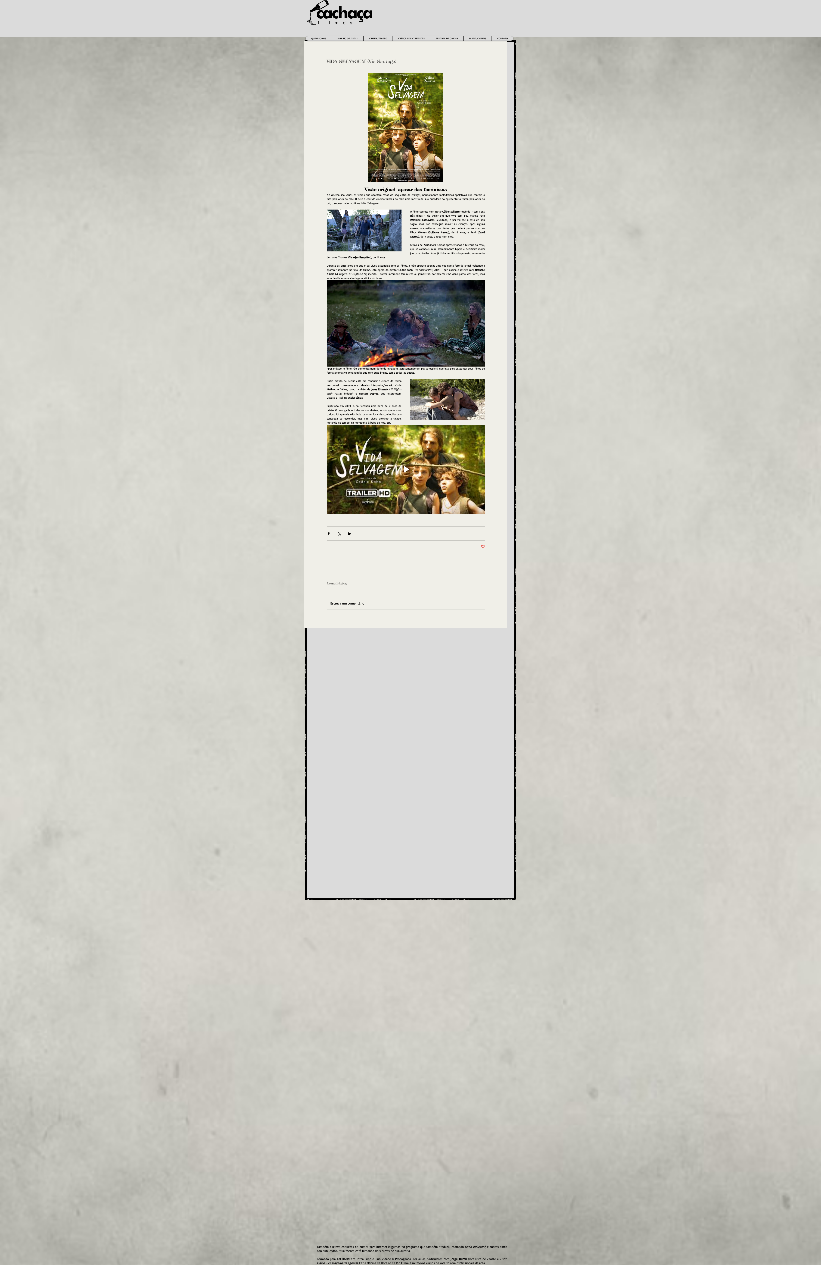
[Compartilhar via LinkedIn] (350, 533)
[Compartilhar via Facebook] (329, 533)
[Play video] (406, 469)
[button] (378, 38)
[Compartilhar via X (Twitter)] (339, 533)
